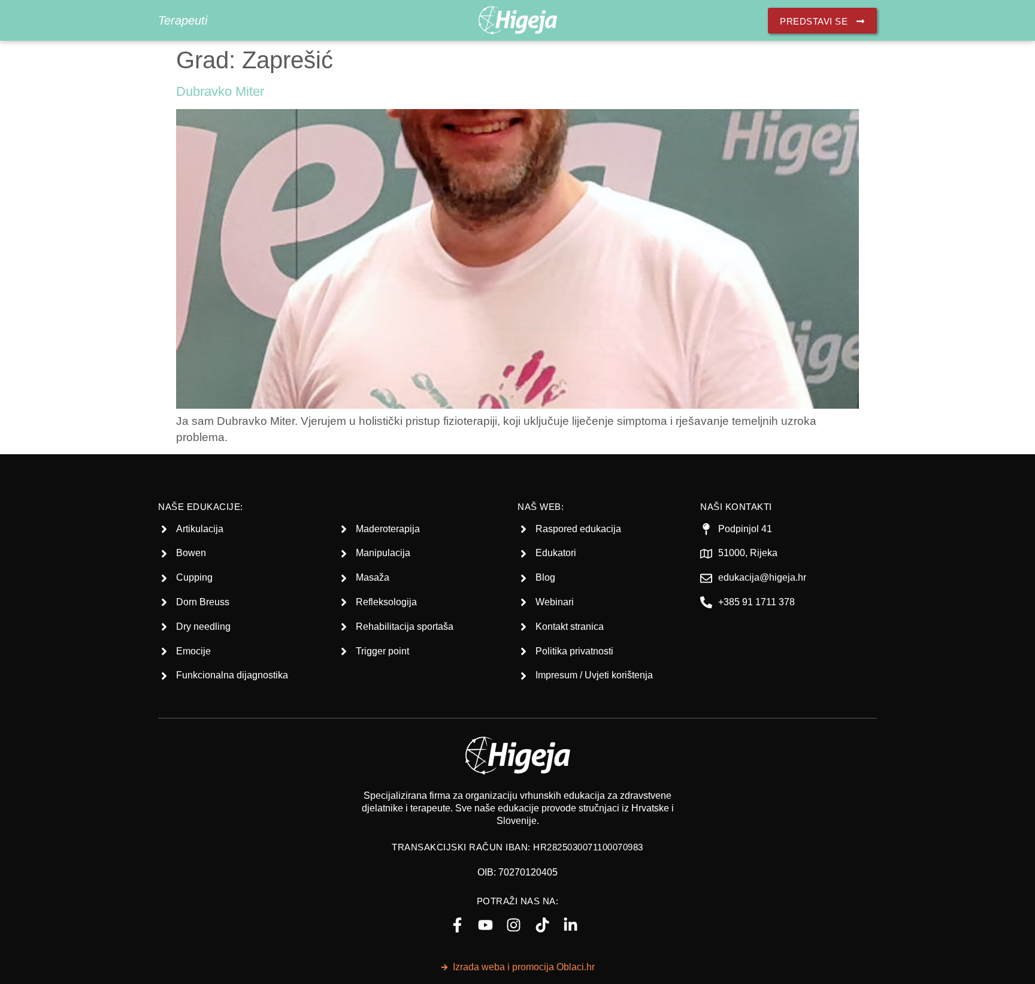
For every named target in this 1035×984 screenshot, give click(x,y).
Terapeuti (182, 20)
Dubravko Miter (220, 91)
